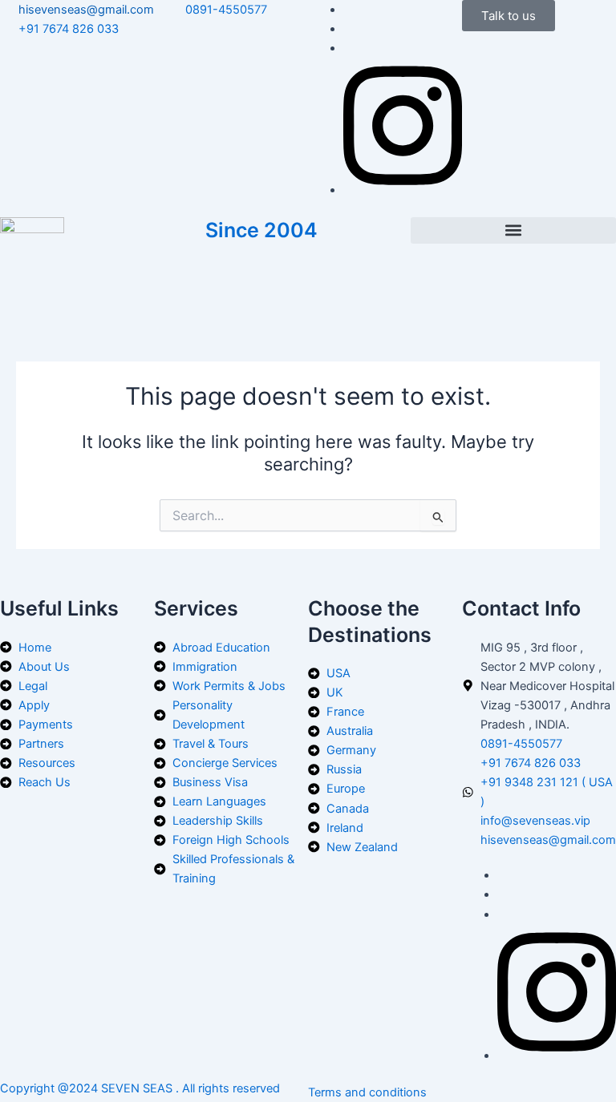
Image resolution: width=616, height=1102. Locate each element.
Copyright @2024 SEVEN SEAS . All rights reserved (140, 1088)
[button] (513, 230)
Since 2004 (261, 230)
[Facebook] (402, 190)
